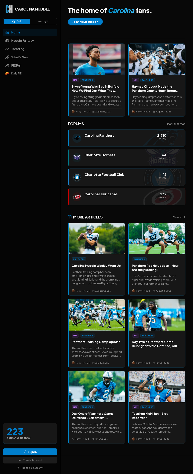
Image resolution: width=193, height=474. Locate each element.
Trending (17, 49)
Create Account (32, 460)
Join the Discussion (85, 21)
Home (15, 32)
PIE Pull (16, 65)
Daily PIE (16, 73)
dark (19, 21)
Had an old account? (32, 467)
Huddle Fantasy (22, 40)
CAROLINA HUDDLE (32, 9)
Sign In (32, 452)
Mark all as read (176, 123)
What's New (19, 57)
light (45, 21)
